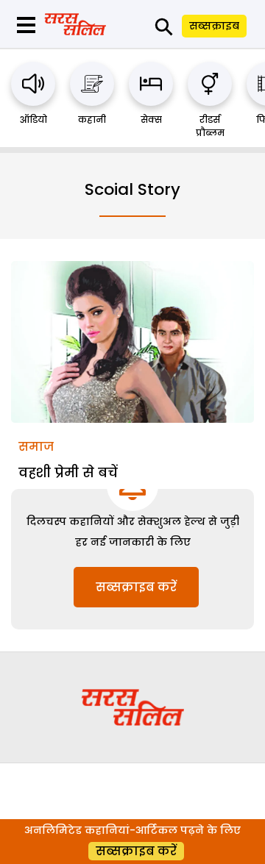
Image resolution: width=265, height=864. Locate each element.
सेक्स (151, 119)
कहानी (92, 119)
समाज (36, 446)
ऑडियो (33, 119)
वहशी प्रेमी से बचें (68, 472)
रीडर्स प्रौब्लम (210, 126)
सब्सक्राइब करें (136, 587)
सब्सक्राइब (214, 25)
